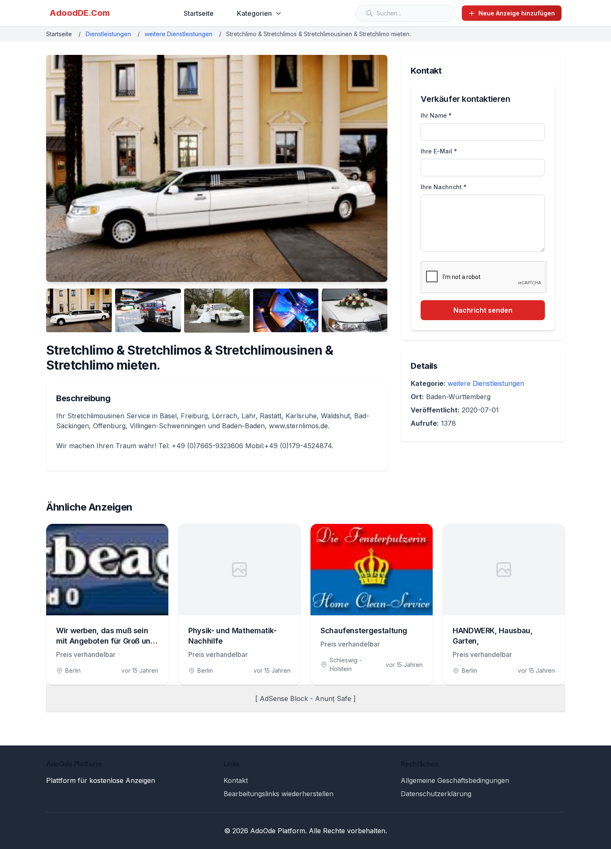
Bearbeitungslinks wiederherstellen (278, 794)
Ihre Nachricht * (444, 186)
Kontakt (236, 780)
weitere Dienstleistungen (178, 33)
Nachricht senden (482, 310)
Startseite (199, 13)
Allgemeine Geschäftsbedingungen (455, 780)
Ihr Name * (436, 115)
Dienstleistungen (108, 33)
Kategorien (254, 13)
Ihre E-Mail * (439, 151)
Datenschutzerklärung (436, 794)
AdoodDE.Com (79, 13)
